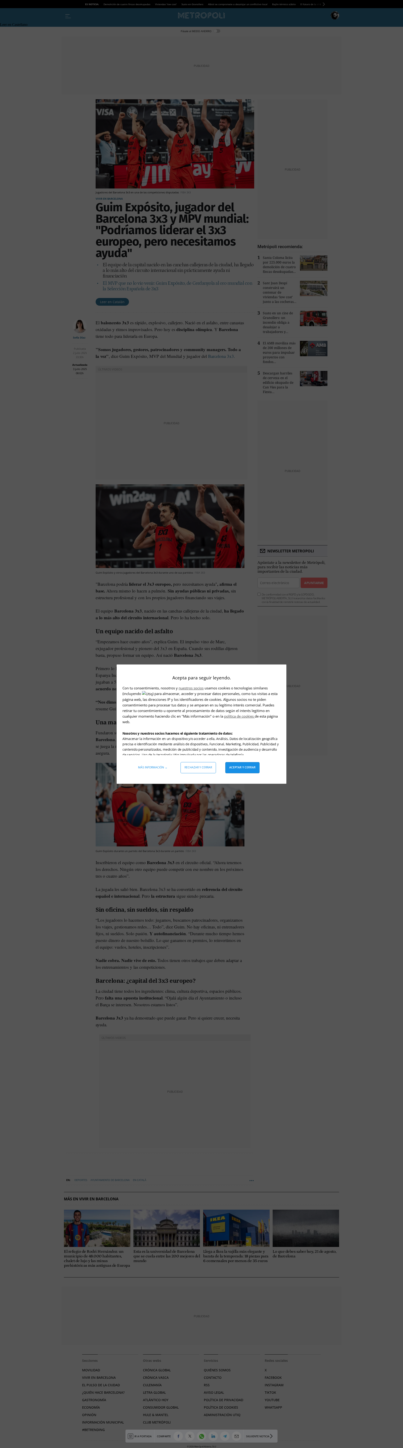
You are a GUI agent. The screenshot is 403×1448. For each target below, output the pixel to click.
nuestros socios (191, 688)
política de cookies (239, 716)
